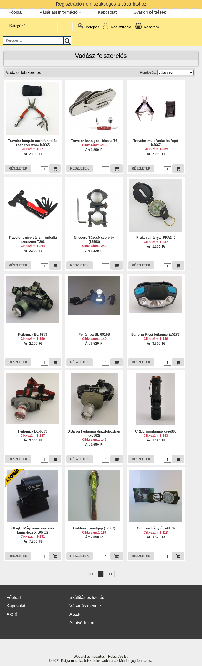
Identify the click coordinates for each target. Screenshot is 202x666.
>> (111, 574)
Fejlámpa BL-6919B (94, 334)
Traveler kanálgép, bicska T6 (94, 141)
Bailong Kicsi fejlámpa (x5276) (155, 334)
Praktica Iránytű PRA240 (155, 238)
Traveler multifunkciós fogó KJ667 (155, 143)
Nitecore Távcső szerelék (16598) (94, 240)
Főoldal (15, 12)
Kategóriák (18, 25)
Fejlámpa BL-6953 (32, 334)
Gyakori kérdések (149, 12)
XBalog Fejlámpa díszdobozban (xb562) (94, 433)
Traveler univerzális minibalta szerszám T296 (33, 240)
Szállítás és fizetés (86, 597)
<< (91, 574)
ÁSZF (74, 614)
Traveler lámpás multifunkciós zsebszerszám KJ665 (32, 143)
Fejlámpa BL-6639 (32, 431)
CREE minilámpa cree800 (155, 431)
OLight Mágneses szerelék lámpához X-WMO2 (32, 530)
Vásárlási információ (58, 12)
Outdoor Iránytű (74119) (156, 528)
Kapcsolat (107, 12)
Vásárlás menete (85, 606)
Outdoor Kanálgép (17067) (94, 528)
